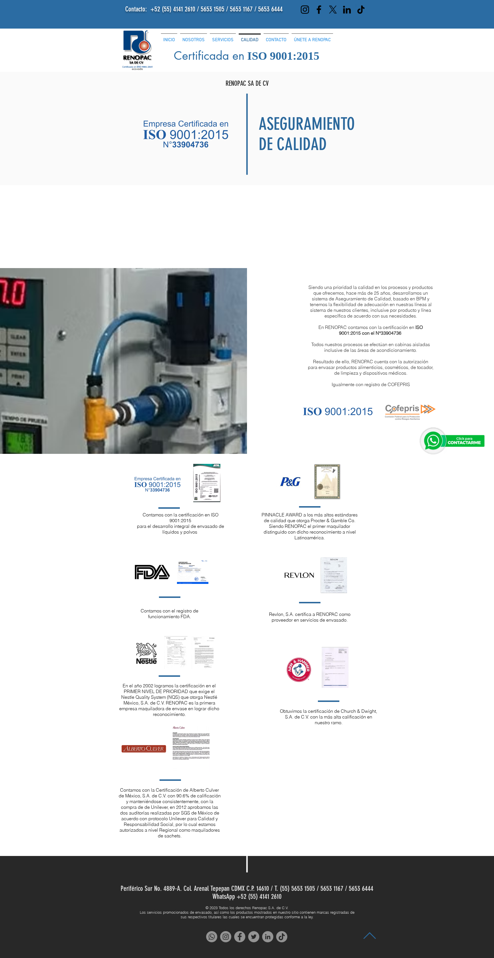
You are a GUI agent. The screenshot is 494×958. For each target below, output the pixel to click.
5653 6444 (270, 9)
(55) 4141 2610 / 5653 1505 (194, 9)
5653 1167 (242, 9)
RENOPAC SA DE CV (247, 83)
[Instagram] (304, 9)
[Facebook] (318, 9)
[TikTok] (360, 9)
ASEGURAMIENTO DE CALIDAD (307, 134)
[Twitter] (253, 936)
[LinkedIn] (346, 9)
